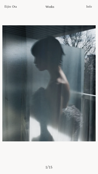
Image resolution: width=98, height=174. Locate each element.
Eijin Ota (10, 6)
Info (89, 6)
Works (49, 7)
